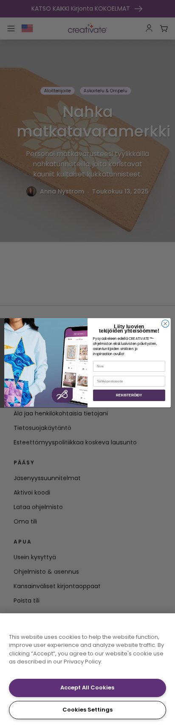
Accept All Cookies (87, 687)
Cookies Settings (87, 710)
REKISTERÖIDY (129, 395)
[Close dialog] (165, 323)
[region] (87, 669)
